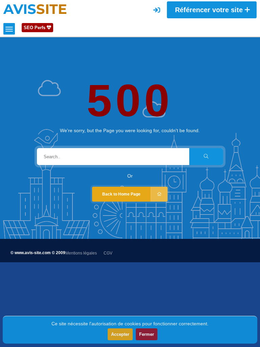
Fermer (146, 334)
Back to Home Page (121, 194)
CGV (108, 253)
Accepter (120, 334)
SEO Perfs (35, 27)
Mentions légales (81, 253)
